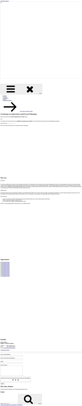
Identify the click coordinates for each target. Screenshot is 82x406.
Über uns (5, 97)
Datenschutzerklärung (7, 100)
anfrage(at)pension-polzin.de (9, 347)
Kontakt (4, 99)
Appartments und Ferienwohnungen (17, 81)
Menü (40, 93)
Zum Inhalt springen (5, 1)
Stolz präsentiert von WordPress (16, 404)
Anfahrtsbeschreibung (5, 350)
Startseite (5, 95)
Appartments (5, 98)
